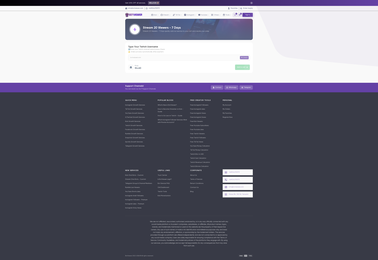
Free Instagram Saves (198, 117)
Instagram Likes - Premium (134, 204)
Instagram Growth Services (135, 105)
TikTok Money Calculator (199, 150)
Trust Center (162, 175)
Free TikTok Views (196, 142)
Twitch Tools (162, 191)
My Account (227, 105)
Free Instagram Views (198, 113)
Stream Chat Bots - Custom (135, 179)
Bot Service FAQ (164, 183)
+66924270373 (234, 172)
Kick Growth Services (132, 121)
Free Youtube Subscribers (199, 125)
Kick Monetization (164, 196)
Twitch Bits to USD (197, 154)
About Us (193, 175)
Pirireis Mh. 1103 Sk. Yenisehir (238, 194)
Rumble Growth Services (134, 134)
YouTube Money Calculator (200, 146)
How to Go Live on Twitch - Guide (170, 116)
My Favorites (227, 113)
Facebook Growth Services (135, 129)
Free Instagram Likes (197, 109)
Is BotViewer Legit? (165, 179)
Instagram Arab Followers (134, 196)
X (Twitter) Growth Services (135, 117)
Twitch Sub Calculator (198, 158)
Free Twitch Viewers (197, 134)
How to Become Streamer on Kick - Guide (170, 110)
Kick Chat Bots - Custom (134, 175)
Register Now (227, 117)
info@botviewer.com (236, 187)
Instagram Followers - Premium (136, 200)
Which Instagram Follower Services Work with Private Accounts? (172, 121)
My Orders (226, 109)
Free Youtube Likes (197, 129)
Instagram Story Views (133, 208)
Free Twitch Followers (198, 138)
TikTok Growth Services (133, 109)
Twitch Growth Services (133, 125)
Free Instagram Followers (199, 105)
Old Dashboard (163, 187)
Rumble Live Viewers (132, 187)
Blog (191, 191)
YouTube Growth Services (134, 113)
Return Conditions (196, 183)
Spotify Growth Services (134, 142)
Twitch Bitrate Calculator (199, 166)
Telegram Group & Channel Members (138, 183)
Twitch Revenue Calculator (200, 162)
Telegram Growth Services (135, 146)
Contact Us (194, 187)
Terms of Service (196, 179)
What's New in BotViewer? (167, 105)
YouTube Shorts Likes (132, 191)
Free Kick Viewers (196, 121)
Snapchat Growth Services (135, 138)
